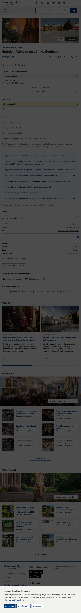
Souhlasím (9, 606)
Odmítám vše (23, 606)
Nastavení (37, 606)
